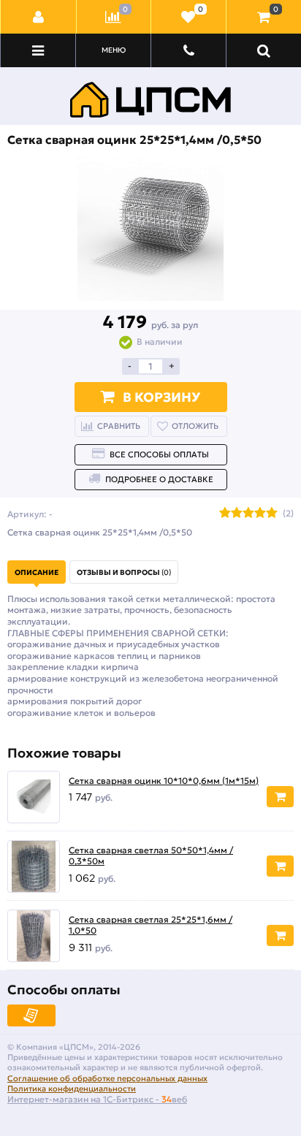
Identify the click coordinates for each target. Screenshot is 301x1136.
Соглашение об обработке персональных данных (107, 1078)
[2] (237, 513)
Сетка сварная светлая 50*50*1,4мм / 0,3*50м (151, 856)
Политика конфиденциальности (71, 1088)
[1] (225, 513)
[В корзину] (280, 796)
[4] (260, 513)
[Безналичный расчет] (31, 1015)
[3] (248, 513)
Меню (114, 50)
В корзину (161, 397)
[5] (272, 513)
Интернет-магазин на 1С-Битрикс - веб (97, 1099)
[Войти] (39, 17)
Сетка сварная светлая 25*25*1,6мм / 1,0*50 (150, 925)
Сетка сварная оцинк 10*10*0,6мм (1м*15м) (164, 780)
